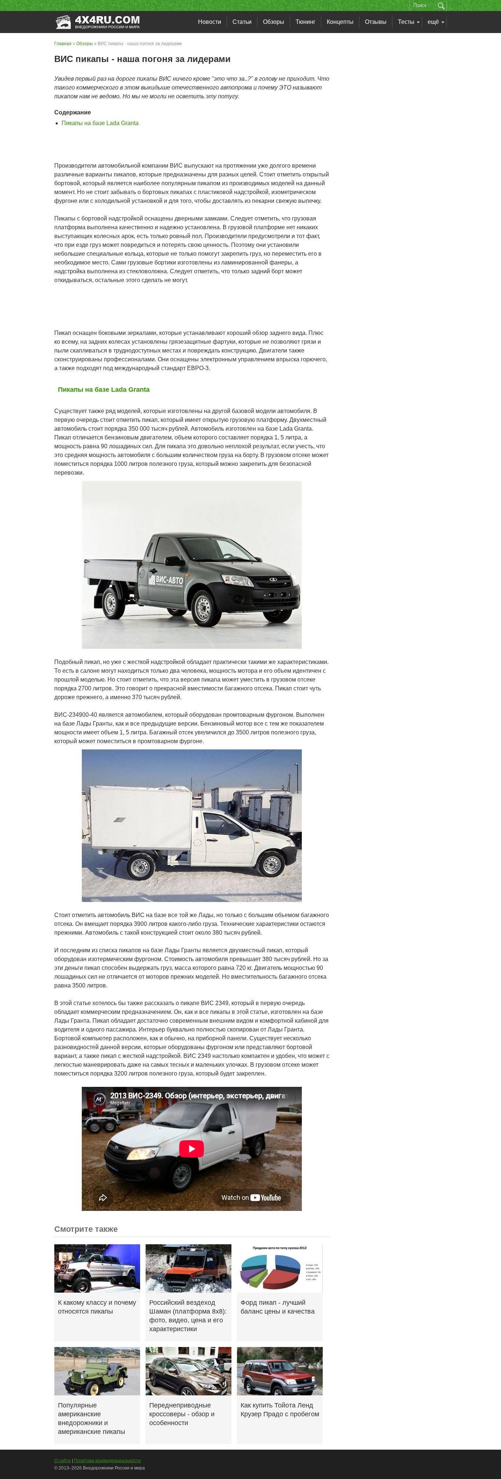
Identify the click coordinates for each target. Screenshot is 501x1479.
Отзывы (376, 22)
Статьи (242, 22)
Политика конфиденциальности (107, 1460)
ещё (433, 22)
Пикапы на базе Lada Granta (100, 123)
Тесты (406, 22)
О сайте (62, 1460)
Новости (209, 22)
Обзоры (273, 22)
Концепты (340, 22)
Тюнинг (305, 22)
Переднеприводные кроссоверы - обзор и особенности (182, 1414)
